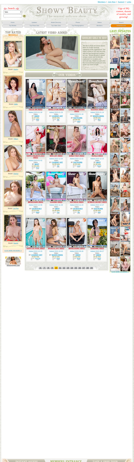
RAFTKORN (77, 118)
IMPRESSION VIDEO (35, 202)
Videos (99, 22)
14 (72, 268)
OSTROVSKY (37, 209)
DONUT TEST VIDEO (76, 156)
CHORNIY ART (57, 116)
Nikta (37, 119)
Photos (78, 22)
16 (80, 268)
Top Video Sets (56, 25)
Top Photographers (78, 25)
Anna (37, 167)
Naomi (15, 243)
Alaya (58, 258)
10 (56, 268)
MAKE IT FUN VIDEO (56, 109)
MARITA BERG (98, 116)
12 (64, 268)
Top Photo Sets (34, 25)
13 (68, 268)
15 (76, 268)
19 (91, 268)
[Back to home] (67, 18)
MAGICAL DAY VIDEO (56, 248)
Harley (15, 69)
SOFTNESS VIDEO (76, 202)
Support (121, 2)
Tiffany (15, 139)
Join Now (112, 2)
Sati (58, 119)
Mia (79, 212)
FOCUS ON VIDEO (35, 109)
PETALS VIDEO (97, 156)
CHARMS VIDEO (56, 202)
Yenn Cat (37, 258)
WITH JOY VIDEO (56, 156)
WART (37, 164)
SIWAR (36, 116)
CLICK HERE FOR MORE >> (120, 272)
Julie (99, 212)
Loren (78, 165)
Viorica (15, 174)
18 (87, 268)
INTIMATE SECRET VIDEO (97, 202)
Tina (58, 212)
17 (84, 268)
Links (129, 2)
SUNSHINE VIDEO (97, 248)
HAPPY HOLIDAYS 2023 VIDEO (35, 157)
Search (11, 8)
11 (60, 268)
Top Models (12, 25)
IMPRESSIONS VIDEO (77, 248)
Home (13, 22)
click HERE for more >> (13, 250)
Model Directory (56, 22)
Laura (78, 121)
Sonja (99, 258)
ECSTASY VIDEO (97, 109)
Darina (99, 165)
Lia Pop (16, 208)
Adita (16, 104)
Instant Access (121, 25)
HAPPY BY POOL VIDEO (36, 248)
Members (102, 2)
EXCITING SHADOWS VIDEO (77, 110)
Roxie (78, 258)
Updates (34, 22)
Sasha (37, 212)
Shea (99, 119)
